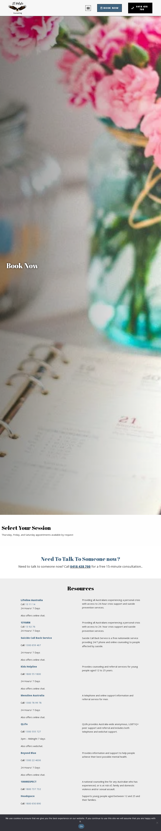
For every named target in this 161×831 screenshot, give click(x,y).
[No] (157, 822)
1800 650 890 (33, 803)
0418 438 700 (80, 566)
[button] (88, 8)
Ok (81, 826)
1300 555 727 (33, 731)
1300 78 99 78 (33, 702)
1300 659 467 (33, 645)
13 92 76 (30, 626)
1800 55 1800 (33, 673)
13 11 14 (30, 604)
